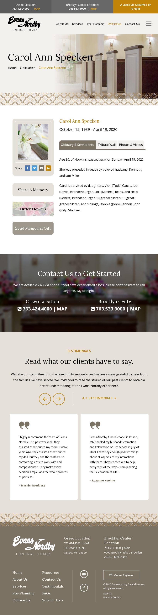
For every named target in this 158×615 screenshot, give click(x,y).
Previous (45, 399)
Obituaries (114, 24)
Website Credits (112, 597)
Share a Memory (33, 189)
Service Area (52, 600)
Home (12, 68)
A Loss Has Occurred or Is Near (135, 6)
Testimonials (53, 586)
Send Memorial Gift (33, 228)
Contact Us (132, 24)
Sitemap (107, 593)
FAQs (46, 593)
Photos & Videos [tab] (131, 145)
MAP (37, 8)
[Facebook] (84, 588)
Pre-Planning (95, 24)
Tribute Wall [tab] (107, 145)
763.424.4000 (20, 8)
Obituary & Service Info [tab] (77, 145)
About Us (62, 24)
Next (59, 399)
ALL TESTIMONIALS (97, 398)
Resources (51, 572)
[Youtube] (84, 574)
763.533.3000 (77, 8)
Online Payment (124, 575)
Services (77, 24)
